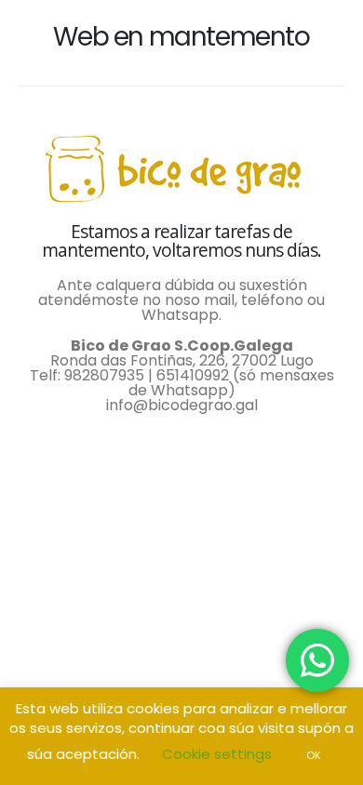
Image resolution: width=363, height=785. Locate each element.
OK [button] (313, 755)
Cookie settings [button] (217, 754)
